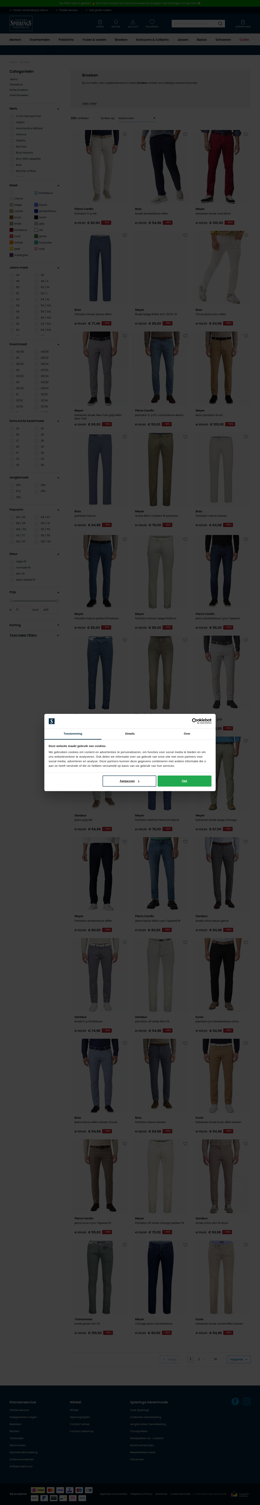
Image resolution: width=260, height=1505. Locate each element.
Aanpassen (127, 781)
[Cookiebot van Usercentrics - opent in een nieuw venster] (194, 721)
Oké (184, 781)
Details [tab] (130, 733)
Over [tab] (187, 733)
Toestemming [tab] (73, 733)
